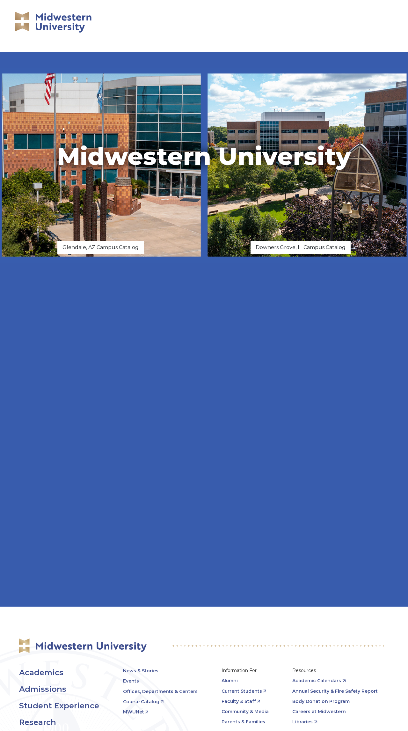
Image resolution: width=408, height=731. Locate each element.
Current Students (242, 691)
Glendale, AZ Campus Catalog (100, 247)
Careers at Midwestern (319, 711)
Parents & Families (243, 722)
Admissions (42, 689)
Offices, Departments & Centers (160, 691)
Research (37, 722)
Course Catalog (141, 702)
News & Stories (140, 671)
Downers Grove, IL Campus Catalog (301, 247)
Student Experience (59, 705)
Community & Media (245, 711)
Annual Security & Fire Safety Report (335, 691)
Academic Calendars (316, 680)
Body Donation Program (321, 701)
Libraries (302, 722)
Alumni (230, 680)
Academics (41, 672)
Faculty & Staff (239, 701)
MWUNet (133, 712)
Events (131, 681)
